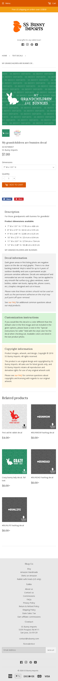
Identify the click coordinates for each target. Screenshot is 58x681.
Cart (54, 3)
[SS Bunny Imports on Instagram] (27, 45)
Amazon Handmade (29, 572)
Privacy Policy (29, 603)
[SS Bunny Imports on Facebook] (22, 45)
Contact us (29, 592)
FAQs (29, 599)
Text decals (17, 55)
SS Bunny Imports (31, 670)
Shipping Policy (29, 610)
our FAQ (12, 302)
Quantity (5, 174)
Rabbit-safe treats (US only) (29, 579)
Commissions (29, 596)
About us (29, 589)
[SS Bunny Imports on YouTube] (36, 45)
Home (4, 55)
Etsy (29, 569)
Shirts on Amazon (29, 575)
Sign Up (50, 650)
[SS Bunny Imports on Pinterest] (31, 45)
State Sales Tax (29, 613)
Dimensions (7, 162)
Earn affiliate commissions (29, 616)
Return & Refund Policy (29, 606)
